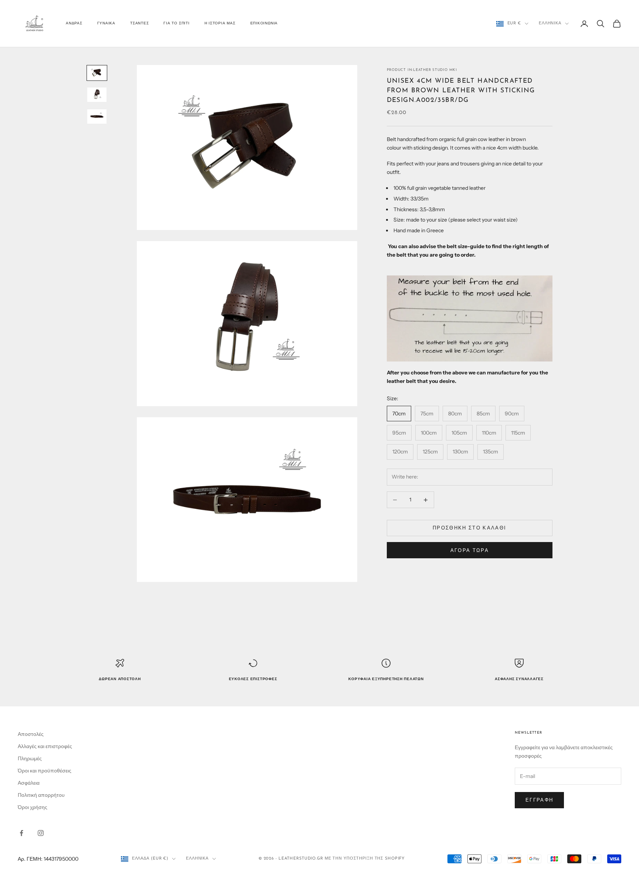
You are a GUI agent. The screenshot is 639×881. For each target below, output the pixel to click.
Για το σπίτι (176, 23)
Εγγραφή (539, 800)
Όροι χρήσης (32, 807)
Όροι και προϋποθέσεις (44, 770)
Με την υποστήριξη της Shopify (365, 859)
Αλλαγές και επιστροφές (45, 746)
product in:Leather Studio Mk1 (422, 70)
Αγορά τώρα (469, 550)
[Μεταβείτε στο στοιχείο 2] (97, 95)
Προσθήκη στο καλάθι (469, 528)
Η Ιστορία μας (220, 23)
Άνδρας (74, 23)
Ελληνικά (550, 23)
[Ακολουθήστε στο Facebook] (21, 833)
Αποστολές (31, 734)
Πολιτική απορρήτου (41, 795)
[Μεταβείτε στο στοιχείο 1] (97, 73)
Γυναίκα (106, 23)
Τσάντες (139, 23)
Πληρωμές (30, 758)
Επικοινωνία (264, 23)
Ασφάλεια (29, 782)
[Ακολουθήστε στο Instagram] (40, 833)
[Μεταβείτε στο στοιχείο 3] (97, 116)
